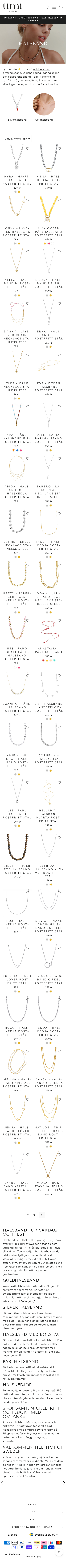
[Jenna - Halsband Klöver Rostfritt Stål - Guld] (19, 1143)
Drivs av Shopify (33, 1556)
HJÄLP (32, 1504)
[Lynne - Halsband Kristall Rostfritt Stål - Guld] (19, 1198)
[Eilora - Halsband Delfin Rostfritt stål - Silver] (47, 295)
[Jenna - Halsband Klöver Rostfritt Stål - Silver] (15, 1143)
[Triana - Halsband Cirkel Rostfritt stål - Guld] (51, 991)
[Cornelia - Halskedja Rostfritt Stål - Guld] (51, 771)
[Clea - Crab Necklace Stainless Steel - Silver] (15, 398)
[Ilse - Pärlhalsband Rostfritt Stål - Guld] (19, 826)
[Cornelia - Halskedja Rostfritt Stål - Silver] (47, 771)
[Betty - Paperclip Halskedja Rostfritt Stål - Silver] (15, 612)
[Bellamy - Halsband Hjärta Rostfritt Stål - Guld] (51, 829)
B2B (32, 1519)
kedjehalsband (32, 72)
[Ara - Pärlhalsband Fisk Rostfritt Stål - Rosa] (21, 450)
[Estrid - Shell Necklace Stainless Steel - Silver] (15, 557)
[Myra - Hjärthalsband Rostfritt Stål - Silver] (15, 192)
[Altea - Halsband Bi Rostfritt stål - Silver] (15, 295)
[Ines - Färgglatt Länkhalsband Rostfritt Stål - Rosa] (19, 667)
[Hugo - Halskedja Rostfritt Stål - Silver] (15, 1043)
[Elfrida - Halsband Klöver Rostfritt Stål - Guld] (51, 884)
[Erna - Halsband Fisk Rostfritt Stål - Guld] (51, 347)
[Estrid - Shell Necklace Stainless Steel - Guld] (19, 557)
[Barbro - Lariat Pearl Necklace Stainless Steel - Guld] (51, 505)
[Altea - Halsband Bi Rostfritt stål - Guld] (19, 295)
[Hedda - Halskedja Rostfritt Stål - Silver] (47, 1043)
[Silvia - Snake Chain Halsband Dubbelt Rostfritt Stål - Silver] (47, 940)
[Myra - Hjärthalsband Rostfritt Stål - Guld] (19, 192)
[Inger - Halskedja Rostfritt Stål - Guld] (51, 557)
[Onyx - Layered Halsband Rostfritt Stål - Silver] (15, 243)
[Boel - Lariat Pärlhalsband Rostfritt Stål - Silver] (47, 450)
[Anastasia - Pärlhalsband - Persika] (51, 660)
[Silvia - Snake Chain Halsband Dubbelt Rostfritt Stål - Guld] (51, 940)
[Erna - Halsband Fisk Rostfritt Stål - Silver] (47, 347)
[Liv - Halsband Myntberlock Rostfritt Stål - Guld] (51, 719)
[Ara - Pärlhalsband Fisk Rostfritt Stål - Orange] (13, 450)
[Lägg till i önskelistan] (27, 148)
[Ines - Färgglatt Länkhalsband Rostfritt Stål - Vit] (15, 667)
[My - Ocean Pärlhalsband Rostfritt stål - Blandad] (52, 243)
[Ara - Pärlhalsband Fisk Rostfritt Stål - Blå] (17, 450)
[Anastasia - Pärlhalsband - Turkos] (54, 660)
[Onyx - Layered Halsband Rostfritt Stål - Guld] (19, 243)
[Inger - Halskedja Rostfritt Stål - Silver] (47, 557)
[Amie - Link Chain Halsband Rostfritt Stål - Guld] (19, 774)
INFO (32, 1512)
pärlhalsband (50, 72)
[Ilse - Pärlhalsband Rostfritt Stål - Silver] (15, 826)
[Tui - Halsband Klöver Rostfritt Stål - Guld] (19, 991)
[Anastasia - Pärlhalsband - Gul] (47, 660)
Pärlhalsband (11, 1367)
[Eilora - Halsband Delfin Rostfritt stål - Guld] (51, 295)
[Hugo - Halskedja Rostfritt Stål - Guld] (19, 1043)
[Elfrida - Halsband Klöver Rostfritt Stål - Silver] (47, 884)
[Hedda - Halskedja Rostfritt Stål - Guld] (51, 1043)
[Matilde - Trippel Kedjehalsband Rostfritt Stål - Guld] (51, 1146)
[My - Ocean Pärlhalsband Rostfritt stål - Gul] (45, 243)
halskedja (12, 1390)
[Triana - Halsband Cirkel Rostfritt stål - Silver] (47, 991)
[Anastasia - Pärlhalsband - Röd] (43, 660)
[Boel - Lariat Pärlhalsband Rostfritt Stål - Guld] (51, 450)
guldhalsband (41, 69)
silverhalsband (12, 72)
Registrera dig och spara (32, 1527)
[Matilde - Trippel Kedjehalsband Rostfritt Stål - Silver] (47, 1146)
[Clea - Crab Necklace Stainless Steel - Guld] (19, 398)
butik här (25, 1472)
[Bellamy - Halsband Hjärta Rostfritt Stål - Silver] (47, 829)
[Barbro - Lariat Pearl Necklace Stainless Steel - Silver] (47, 505)
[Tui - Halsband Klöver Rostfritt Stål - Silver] (15, 991)
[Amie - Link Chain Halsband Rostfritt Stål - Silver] (15, 774)
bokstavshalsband (19, 76)
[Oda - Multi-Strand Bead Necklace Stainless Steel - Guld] (51, 612)
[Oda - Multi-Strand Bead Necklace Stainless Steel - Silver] (47, 612)
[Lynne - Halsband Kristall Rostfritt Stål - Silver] (15, 1198)
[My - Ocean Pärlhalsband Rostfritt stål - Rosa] (49, 243)
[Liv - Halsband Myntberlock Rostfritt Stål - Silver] (47, 719)
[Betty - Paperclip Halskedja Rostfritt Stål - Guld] (19, 612)
